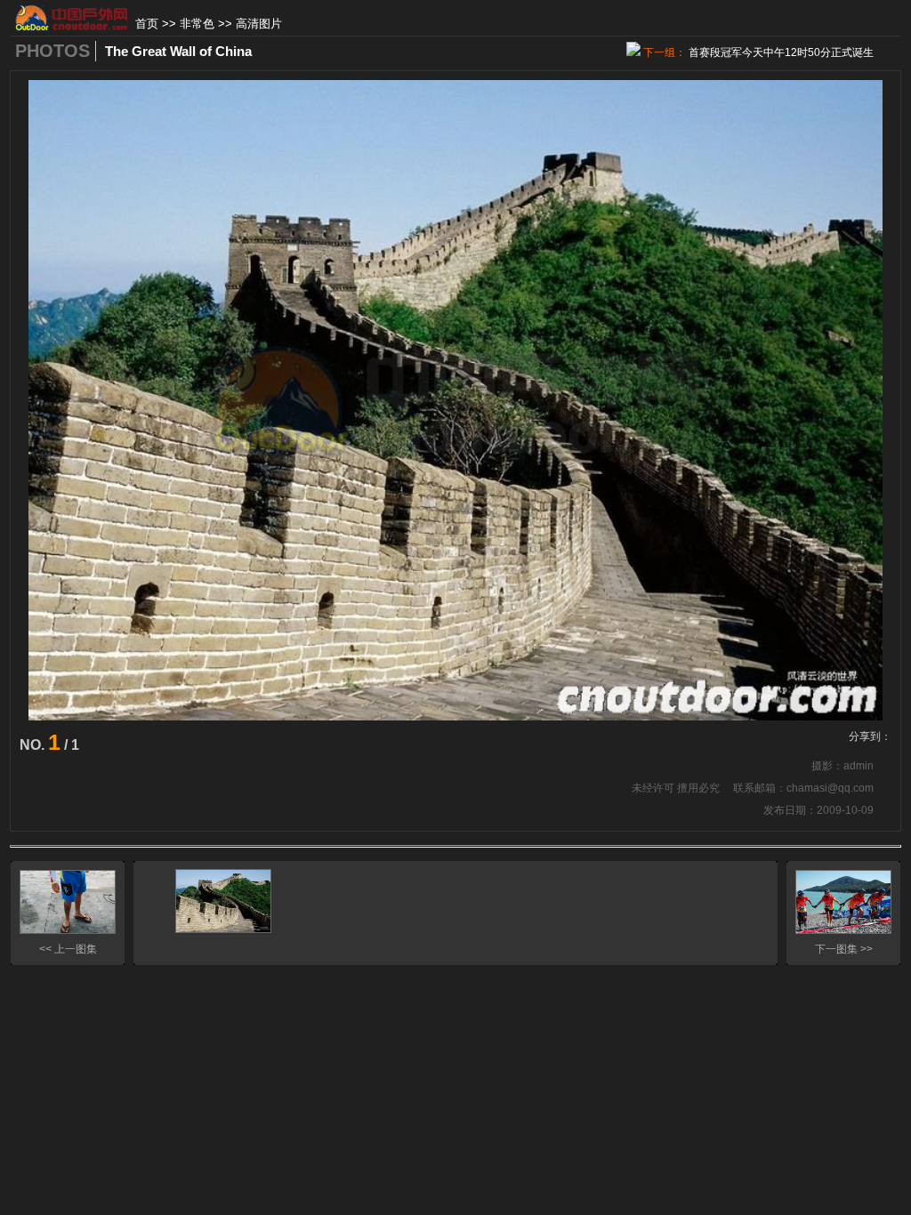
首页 (146, 23)
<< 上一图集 (68, 949)
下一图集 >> (844, 949)
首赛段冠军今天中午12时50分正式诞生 (781, 52)
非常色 (197, 23)
